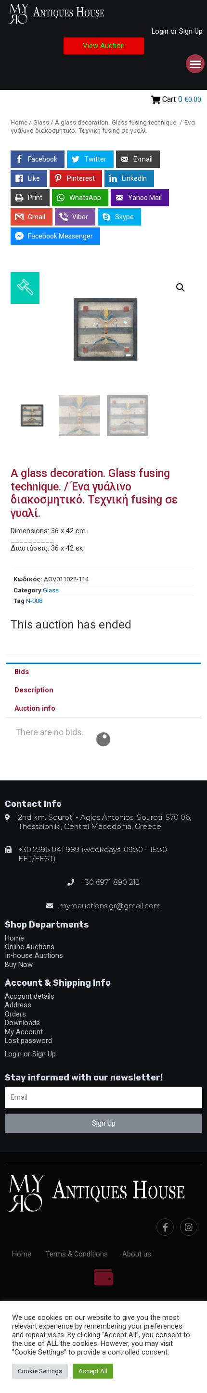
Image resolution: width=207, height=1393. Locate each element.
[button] (104, 46)
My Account (24, 1032)
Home (19, 122)
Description (33, 690)
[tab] (103, 672)
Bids (21, 671)
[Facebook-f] (165, 1227)
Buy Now (19, 964)
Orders (15, 1014)
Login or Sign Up (177, 31)
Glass (41, 122)
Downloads (22, 1022)
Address (18, 1005)
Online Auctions (29, 946)
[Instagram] (188, 1227)
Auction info (34, 708)
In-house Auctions (34, 955)
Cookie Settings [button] (40, 1371)
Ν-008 (34, 600)
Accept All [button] (92, 1371)
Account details (29, 996)
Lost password (28, 1040)
